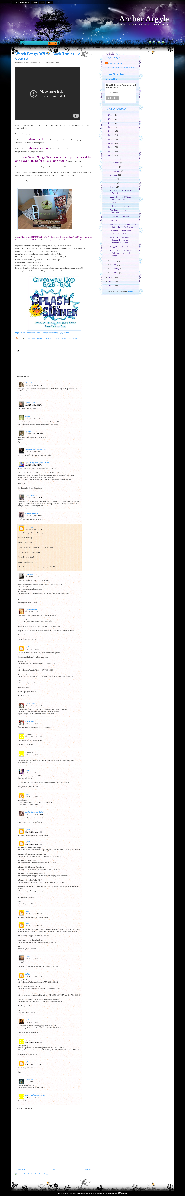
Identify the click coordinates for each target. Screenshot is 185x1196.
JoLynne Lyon (30, 402)
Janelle (27, 794)
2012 (111, 151)
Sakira (27, 829)
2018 (111, 127)
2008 (111, 286)
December (115, 159)
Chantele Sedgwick (31, 513)
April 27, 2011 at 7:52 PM (33, 529)
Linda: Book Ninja (31, 1020)
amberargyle (29, 527)
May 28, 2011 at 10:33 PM (34, 814)
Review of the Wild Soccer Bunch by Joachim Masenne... (120, 240)
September (115, 171)
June (113, 183)
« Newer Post (20, 1169)
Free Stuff (56, 338)
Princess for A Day (119, 206)
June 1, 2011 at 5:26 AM (33, 1064)
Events (34, 2)
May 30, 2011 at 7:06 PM (33, 913)
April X (27, 416)
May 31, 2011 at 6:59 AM (33, 976)
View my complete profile (119, 67)
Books (41, 2)
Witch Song (76, 338)
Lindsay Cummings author (34, 812)
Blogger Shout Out (119, 247)
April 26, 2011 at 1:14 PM (33, 451)
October (114, 167)
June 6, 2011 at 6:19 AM (33, 1082)
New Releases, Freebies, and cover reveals (121, 86)
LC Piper (28, 431)
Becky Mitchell (30, 495)
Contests (47, 338)
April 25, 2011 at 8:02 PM (33, 405)
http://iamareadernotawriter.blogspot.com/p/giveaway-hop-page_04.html (42, 332)
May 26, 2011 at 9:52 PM (33, 796)
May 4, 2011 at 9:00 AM (33, 612)
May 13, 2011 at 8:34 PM (33, 706)
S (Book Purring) (31, 609)
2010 (111, 278)
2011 (111, 155)
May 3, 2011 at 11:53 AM (33, 577)
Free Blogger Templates (91, 1193)
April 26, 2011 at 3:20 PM (33, 465)
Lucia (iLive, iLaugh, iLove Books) (37, 463)
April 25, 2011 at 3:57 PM (33, 385)
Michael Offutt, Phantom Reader (36, 449)
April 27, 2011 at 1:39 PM (33, 515)
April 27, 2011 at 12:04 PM (34, 498)
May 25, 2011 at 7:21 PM (33, 772)
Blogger (130, 291)
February (115, 269)
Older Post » (88, 1169)
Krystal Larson (30, 703)
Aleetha (27, 647)
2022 (111, 115)
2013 (111, 147)
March (113, 265)
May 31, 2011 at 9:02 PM (33, 1042)
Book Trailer (30, 338)
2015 (111, 139)
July (113, 179)
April (113, 261)
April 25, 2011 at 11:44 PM (34, 418)
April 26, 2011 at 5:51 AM (34, 434)
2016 (111, 135)
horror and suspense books (35, 1095)
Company (123, 1193)
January (114, 273)
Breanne (28, 956)
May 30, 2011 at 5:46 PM (33, 832)
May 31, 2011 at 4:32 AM (33, 958)
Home (15, 2)
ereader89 (29, 574)
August (114, 175)
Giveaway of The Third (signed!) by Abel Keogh (121, 253)
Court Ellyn (29, 383)
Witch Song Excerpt (119, 217)
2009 (111, 282)
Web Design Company (107, 1193)
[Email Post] (17, 350)
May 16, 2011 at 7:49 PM (33, 737)
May (112, 187)
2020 (111, 119)
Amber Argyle (144, 18)
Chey (27, 770)
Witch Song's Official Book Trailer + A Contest (121, 199)
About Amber (25, 2)
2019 (111, 123)
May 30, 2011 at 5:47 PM (33, 844)
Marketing (66, 338)
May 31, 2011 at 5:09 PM (33, 1022)
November (115, 163)
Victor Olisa (29, 1079)
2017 (111, 131)
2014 (111, 143)
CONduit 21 (115, 221)
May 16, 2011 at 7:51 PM (33, 754)
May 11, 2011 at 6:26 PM (33, 649)
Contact (49, 2)
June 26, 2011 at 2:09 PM (33, 1097)
